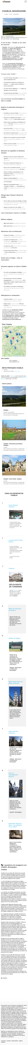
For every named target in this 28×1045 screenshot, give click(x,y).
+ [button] (3, 328)
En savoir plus (5, 1019)
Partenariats (15, 1040)
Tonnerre (11, 568)
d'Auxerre (15, 590)
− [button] (3, 330)
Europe (6, 14)
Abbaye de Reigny (14, 638)
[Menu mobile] (26, 2)
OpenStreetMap (18, 355)
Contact (9, 1040)
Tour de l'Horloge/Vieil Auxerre (13, 774)
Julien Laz (12, 376)
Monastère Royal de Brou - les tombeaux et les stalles (15, 825)
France (10, 14)
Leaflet (14, 355)
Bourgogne (16, 14)
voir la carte (17, 371)
